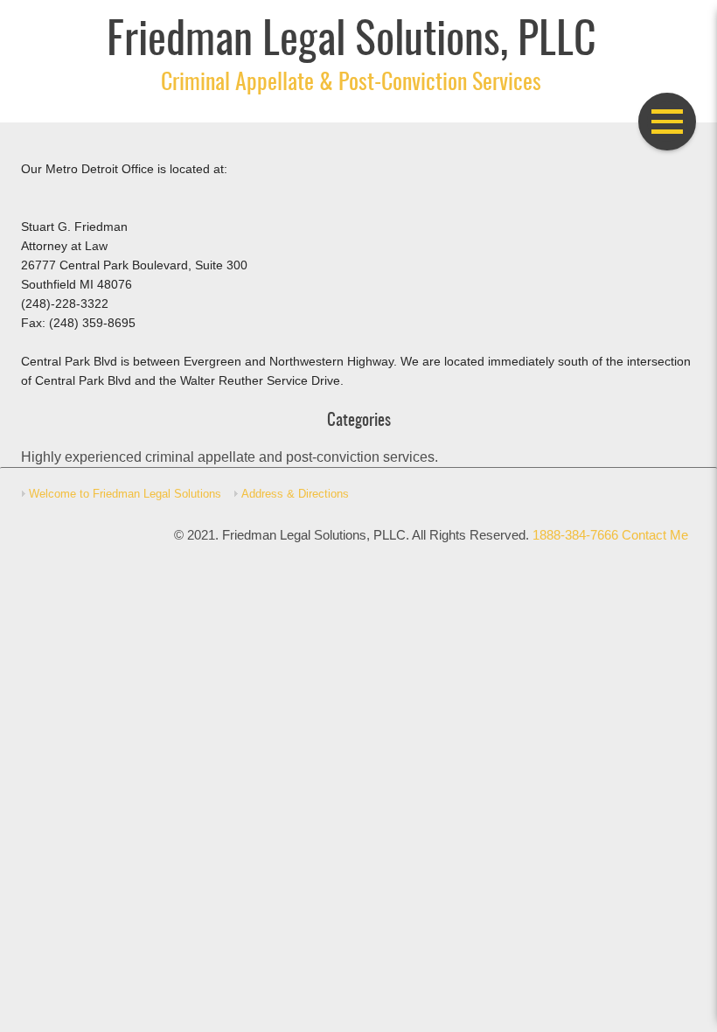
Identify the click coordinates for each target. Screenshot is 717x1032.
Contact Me (655, 535)
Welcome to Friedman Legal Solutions (125, 493)
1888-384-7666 (575, 535)
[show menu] (667, 121)
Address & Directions (295, 493)
